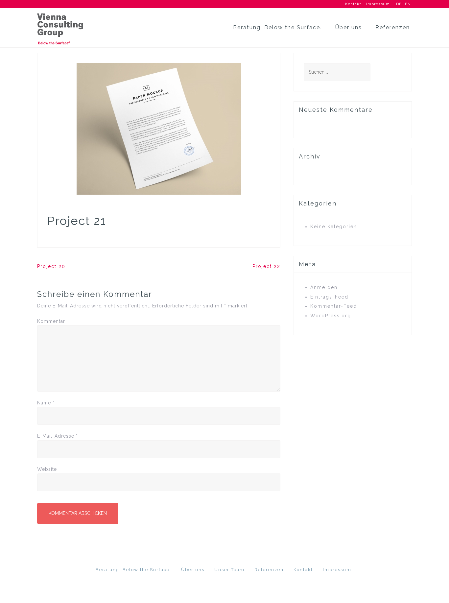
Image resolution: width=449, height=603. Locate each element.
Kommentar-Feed (333, 306)
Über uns (348, 27)
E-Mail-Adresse (57, 436)
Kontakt (353, 4)
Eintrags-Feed (329, 297)
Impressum (378, 4)
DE (398, 4)
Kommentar (51, 321)
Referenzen (392, 27)
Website (47, 469)
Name (46, 402)
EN (407, 4)
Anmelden (324, 287)
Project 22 (266, 266)
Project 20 (51, 266)
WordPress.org (330, 315)
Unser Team (229, 569)
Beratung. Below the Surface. (277, 27)
